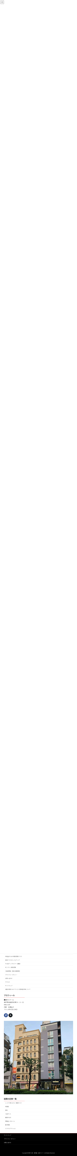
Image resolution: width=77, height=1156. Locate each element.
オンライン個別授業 (10, 967)
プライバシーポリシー (11, 975)
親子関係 (7, 1125)
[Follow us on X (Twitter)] (11, 1015)
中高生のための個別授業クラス (13, 956)
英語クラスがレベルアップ (12, 960)
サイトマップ (8, 986)
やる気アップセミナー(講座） (13, 964)
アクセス (7, 982)
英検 (6, 1110)
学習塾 (7, 1106)
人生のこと (8, 1114)
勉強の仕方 (8, 1117)
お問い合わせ (8, 978)
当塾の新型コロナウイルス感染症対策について (17, 989)
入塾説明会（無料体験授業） (13, 971)
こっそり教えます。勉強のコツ (13, 1103)
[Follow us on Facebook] (6, 1015)
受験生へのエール (10, 1121)
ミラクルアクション (10, 1128)
